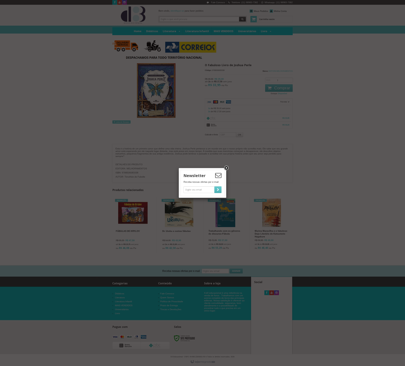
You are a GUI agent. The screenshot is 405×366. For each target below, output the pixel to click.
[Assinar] (217, 189)
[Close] (226, 168)
